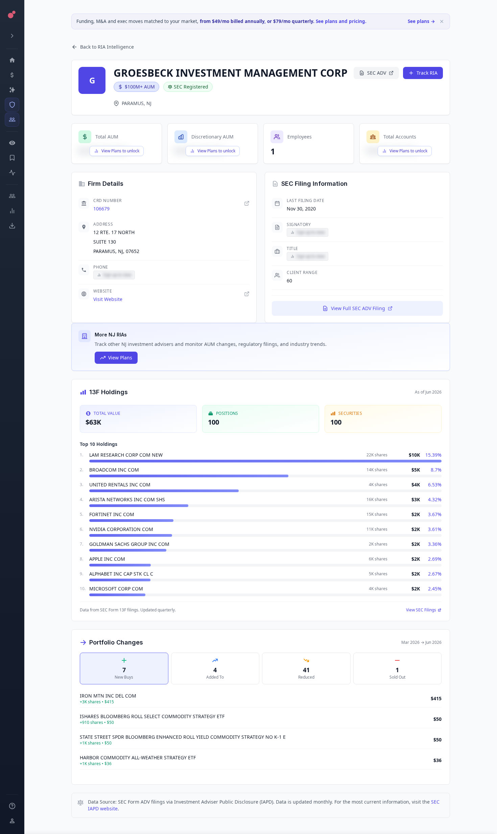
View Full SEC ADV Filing (358, 308)
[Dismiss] (442, 21)
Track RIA (427, 73)
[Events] (12, 75)
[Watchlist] (12, 143)
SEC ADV (376, 73)
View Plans (120, 357)
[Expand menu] (12, 36)
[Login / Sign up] (12, 821)
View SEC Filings (421, 610)
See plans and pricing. (341, 21)
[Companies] (12, 90)
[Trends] (12, 211)
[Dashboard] (12, 60)
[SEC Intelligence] (12, 105)
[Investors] (12, 119)
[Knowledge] (12, 806)
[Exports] (12, 226)
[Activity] (12, 173)
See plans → (421, 21)
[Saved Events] (12, 158)
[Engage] (12, 196)
